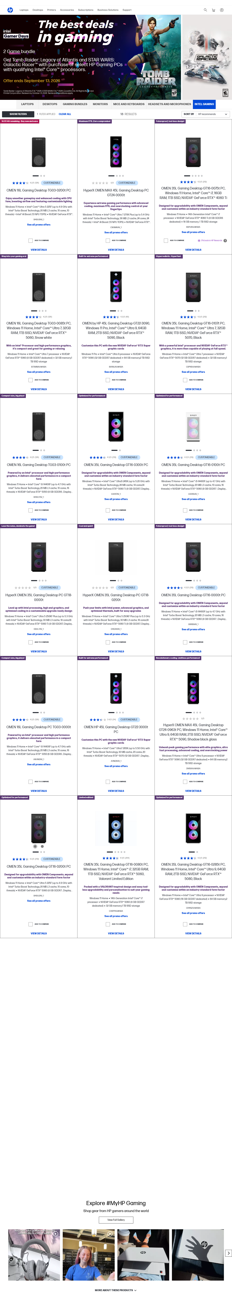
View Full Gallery (116, 1220)
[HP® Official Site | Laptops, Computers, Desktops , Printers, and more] (10, 10)
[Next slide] (52, 152)
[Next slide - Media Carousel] (228, 1253)
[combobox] (206, 114)
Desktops (38, 10)
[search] (205, 10)
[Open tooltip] (225, 240)
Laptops (24, 10)
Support (127, 10)
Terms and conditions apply (60, 93)
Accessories (67, 10)
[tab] (27, 104)
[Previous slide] (25, 152)
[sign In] (222, 10)
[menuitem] (24, 10)
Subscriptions (85, 10)
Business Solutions (108, 10)
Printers (51, 10)
